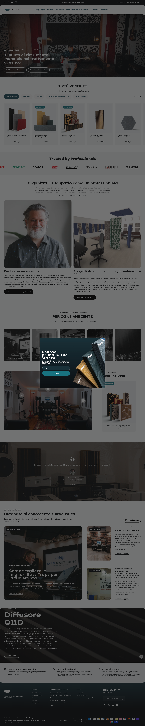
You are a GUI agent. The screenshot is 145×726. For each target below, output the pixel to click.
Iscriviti (56, 373)
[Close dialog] (103, 339)
